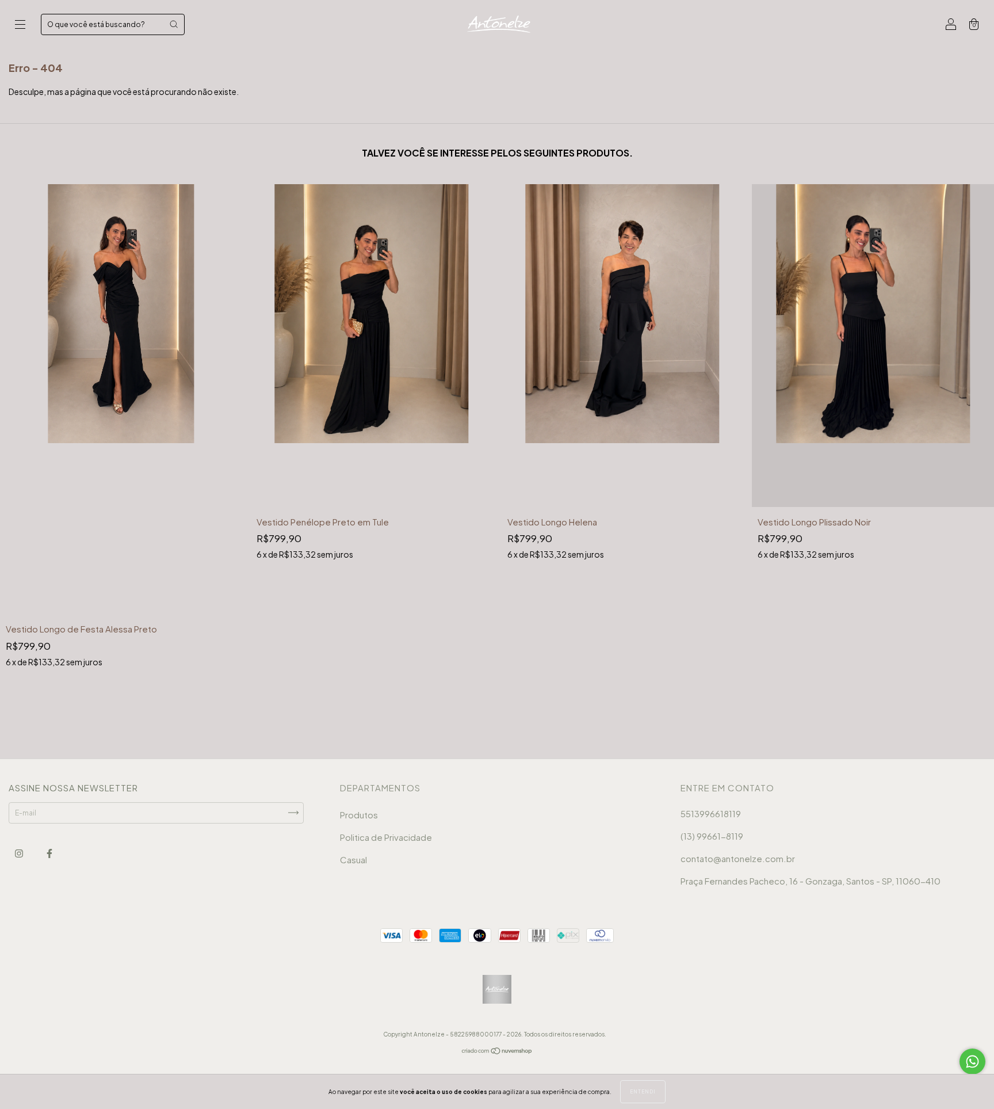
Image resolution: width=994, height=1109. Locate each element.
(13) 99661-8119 (711, 835)
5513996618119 (710, 813)
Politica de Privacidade (386, 837)
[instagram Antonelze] (19, 853)
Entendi (643, 1092)
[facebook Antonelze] (49, 853)
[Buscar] (173, 24)
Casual (353, 859)
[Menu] (20, 25)
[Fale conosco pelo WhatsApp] (972, 1061)
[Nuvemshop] (497, 1052)
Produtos (359, 814)
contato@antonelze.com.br (737, 858)
